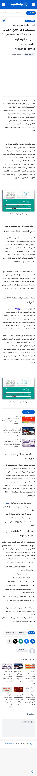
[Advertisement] (18, 75)
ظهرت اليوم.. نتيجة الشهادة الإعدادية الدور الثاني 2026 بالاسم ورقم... (18, 699)
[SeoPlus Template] (30, 744)
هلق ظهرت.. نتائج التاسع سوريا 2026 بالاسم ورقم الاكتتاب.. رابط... (8, 701)
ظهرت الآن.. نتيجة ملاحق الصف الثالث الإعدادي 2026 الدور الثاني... (12, 444)
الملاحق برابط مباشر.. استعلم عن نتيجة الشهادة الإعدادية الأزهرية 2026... (12, 13)
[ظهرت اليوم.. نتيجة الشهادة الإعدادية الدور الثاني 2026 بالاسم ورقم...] (18, 689)
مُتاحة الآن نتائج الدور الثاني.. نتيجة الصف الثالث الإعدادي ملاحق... (12, 433)
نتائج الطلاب (30, 20)
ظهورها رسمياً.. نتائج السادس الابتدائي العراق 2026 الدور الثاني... (11, 421)
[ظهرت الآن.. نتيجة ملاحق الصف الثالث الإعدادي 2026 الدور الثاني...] (28, 443)
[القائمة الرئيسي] (33, 4)
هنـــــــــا (7, 503)
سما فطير (28, 54)
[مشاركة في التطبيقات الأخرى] (9, 641)
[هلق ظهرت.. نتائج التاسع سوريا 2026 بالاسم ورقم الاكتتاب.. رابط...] (7, 689)
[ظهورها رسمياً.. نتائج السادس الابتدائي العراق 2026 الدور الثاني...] (28, 419)
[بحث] (3, 4)
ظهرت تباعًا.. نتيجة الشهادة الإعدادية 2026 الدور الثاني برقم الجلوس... (30, 699)
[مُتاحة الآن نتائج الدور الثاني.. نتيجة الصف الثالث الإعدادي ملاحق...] (28, 431)
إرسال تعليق (28, 722)
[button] (26, 641)
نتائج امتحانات (10, 632)
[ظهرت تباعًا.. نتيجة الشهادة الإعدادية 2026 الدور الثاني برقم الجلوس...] (30, 689)
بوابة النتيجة (16, 4)
